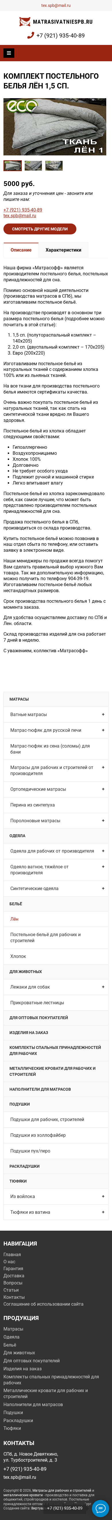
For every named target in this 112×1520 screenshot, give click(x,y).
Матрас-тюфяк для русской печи (45, 730)
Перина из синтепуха (32, 805)
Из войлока (22, 1196)
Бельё (15, 904)
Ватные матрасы (28, 714)
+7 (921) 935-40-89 (60, 35)
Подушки (19, 1104)
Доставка (13, 1275)
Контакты (14, 1297)
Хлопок (18, 956)
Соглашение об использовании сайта (43, 1304)
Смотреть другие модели (40, 229)
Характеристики (63, 250)
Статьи (11, 1290)
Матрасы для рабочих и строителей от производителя (51, 770)
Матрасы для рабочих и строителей (61, 1491)
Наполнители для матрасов (40, 1089)
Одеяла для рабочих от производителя (52, 851)
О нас (9, 1261)
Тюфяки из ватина (30, 1212)
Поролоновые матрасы (35, 820)
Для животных (25, 971)
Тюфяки (18, 1181)
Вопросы (12, 1283)
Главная (12, 1254)
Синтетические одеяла (34, 888)
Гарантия (13, 1268)
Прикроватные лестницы (37, 1002)
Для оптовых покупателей (38, 1017)
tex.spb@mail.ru (56, 5)
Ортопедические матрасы (38, 789)
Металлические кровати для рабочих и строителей (52, 1071)
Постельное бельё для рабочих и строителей (45, 937)
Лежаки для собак (30, 987)
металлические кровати (23, 1495)
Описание (21, 250)
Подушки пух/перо (30, 1151)
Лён (14, 919)
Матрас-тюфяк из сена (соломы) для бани (50, 749)
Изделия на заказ (28, 1032)
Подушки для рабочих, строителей (47, 1119)
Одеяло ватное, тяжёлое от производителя (39, 869)
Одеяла (17, 835)
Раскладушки (24, 1166)
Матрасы (19, 699)
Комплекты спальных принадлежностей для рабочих (55, 1050)
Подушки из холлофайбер (38, 1135)
